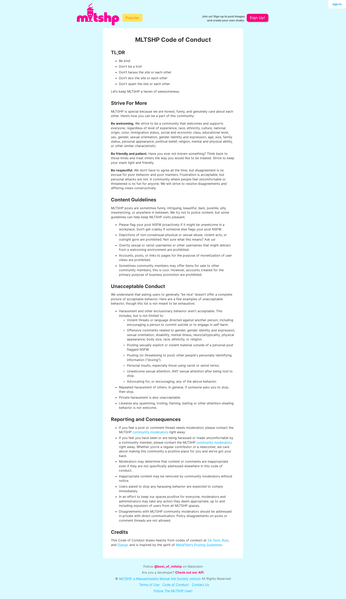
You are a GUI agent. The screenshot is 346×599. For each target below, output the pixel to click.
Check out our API (189, 572)
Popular (132, 18)
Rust (225, 540)
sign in (337, 4)
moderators (159, 432)
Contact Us (200, 585)
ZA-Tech (213, 540)
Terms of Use (149, 585)
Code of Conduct (175, 585)
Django (123, 545)
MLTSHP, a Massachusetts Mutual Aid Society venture (160, 579)
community (141, 432)
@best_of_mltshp (168, 566)
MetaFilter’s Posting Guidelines (199, 545)
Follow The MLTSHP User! (173, 591)
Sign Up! (257, 18)
